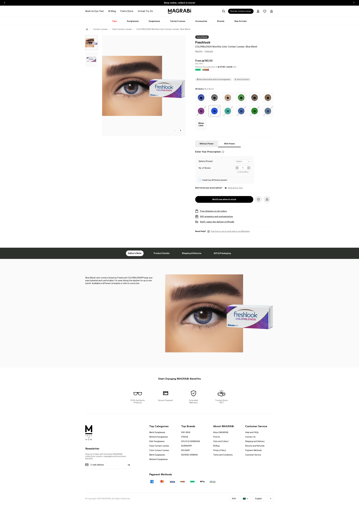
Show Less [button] (201, 124)
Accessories (201, 21)
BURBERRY (186, 446)
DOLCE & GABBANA (190, 441)
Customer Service (253, 455)
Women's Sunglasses (158, 437)
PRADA (184, 437)
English (258, 498)
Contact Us (250, 437)
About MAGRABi (220, 432)
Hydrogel (209, 51)
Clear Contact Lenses (159, 446)
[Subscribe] (129, 464)
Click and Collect (221, 441)
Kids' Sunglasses (156, 441)
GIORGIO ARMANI (189, 455)
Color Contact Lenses (122, 29)
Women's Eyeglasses (158, 459)
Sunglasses (133, 21)
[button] (201, 97)
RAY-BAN (185, 432)
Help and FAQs (252, 432)
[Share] (267, 199)
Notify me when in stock (224, 199)
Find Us (216, 437)
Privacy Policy (219, 450)
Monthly (199, 51)
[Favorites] (265, 11)
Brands (220, 21)
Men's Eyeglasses (157, 455)
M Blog (112, 11)
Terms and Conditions (223, 455)
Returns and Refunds (254, 446)
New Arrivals (240, 21)
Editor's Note (134, 253)
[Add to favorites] (258, 199)
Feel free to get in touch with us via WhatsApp (230, 231)
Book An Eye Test (94, 11)
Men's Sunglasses (157, 432)
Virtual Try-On (145, 11)
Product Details (162, 253)
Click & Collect (243, 79)
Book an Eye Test (235, 188)
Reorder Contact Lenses (240, 11)
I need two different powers (214, 180)
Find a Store (126, 11)
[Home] (87, 29)
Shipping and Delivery (254, 441)
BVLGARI (185, 450)
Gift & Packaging (222, 253)
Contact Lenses (177, 21)
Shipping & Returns (191, 253)
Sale (114, 21)
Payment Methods (253, 450)
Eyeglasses (154, 21)
